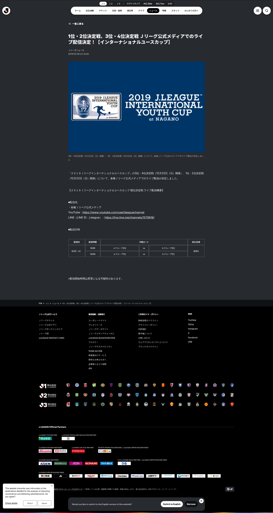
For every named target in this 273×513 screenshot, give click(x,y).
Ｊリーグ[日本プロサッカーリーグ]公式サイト (64, 489)
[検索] (267, 11)
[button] (258, 11)
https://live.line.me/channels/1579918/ (129, 217)
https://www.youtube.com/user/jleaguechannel (113, 212)
